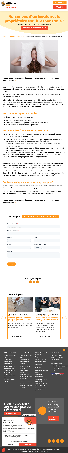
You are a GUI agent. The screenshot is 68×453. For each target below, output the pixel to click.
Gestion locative (13, 314)
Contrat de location (42, 314)
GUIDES (38, 367)
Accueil (4, 36)
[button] (49, 5)
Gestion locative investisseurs (16, 36)
